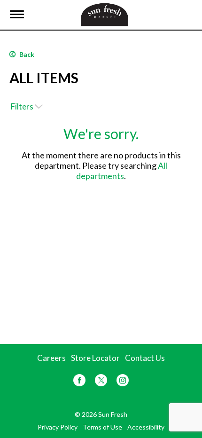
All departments (121, 170)
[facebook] (79, 382)
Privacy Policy (58, 427)
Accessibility (145, 427)
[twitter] (101, 382)
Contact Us (145, 358)
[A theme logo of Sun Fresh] (104, 13)
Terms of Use (102, 427)
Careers (51, 358)
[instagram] (123, 382)
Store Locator (95, 358)
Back (26, 54)
